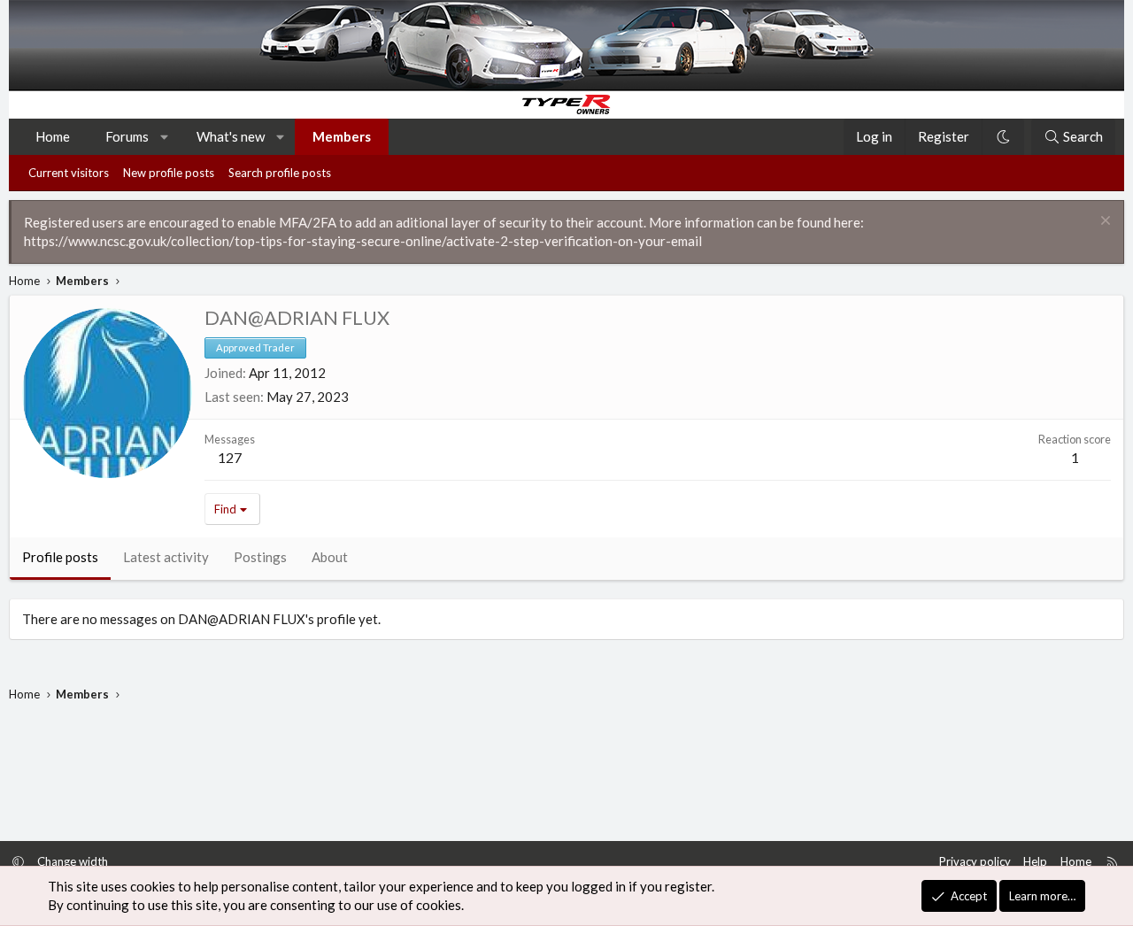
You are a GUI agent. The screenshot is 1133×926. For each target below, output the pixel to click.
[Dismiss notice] (1103, 222)
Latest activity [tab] (166, 557)
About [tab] (330, 557)
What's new (231, 136)
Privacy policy (975, 861)
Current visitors (68, 173)
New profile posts (168, 173)
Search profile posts (279, 173)
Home (52, 136)
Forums (127, 136)
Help (1035, 861)
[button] (165, 137)
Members (341, 136)
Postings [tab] (260, 557)
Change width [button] (72, 861)
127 (230, 457)
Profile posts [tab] (60, 557)
